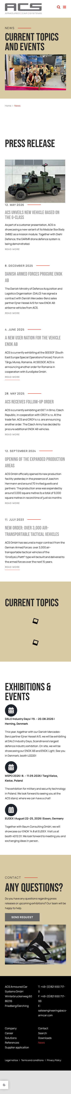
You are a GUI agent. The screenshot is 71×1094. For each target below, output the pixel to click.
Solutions (11, 1038)
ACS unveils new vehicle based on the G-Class (32, 215)
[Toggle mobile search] (58, 7)
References (12, 1042)
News (41, 1042)
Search (42, 1033)
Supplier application (17, 1047)
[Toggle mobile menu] (65, 7)
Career (9, 1033)
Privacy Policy (54, 1060)
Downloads (45, 1038)
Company (11, 1028)
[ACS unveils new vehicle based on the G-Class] (35, 181)
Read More (12, 249)
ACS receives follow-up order (29, 402)
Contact (43, 1028)
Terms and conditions (32, 1060)
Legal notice (11, 1060)
